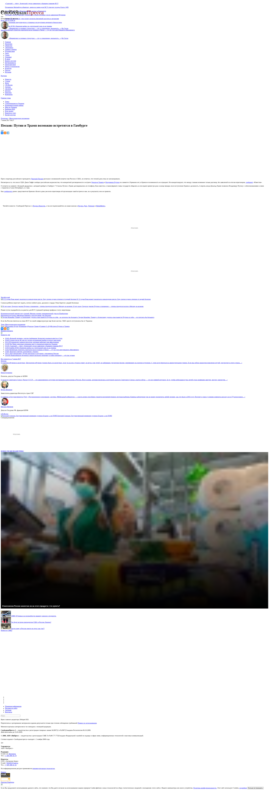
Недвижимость (10, 63)
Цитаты (8, 91)
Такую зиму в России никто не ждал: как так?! (27, 628)
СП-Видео (9, 85)
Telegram (91, 206)
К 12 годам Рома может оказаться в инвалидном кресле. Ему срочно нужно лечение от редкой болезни (114, 299)
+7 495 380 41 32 (10, 765)
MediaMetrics (100, 206)
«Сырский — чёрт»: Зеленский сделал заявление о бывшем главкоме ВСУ (31, 3)
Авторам (8, 710)
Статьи (7, 81)
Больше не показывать (255, 788)
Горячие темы (6, 98)
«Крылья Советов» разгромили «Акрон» (21, 352)
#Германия (22, 326)
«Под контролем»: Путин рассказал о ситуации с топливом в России (32, 353)
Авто (7, 53)
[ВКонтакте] (2, 133)
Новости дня (5, 335)
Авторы (8, 87)
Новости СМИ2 (6, 630)
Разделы (4, 76)
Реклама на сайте (11, 708)
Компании (9, 94)
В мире (7, 59)
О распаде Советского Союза (11, 380)
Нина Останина (6, 373)
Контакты (8, 712)
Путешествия (10, 51)
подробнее (243, 788)
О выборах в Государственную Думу (14, 397)
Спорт (7, 55)
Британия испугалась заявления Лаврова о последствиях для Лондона (26, 315)
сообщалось (8, 191)
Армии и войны (11, 49)
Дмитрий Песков (37, 179)
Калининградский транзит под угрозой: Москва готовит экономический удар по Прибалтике (34, 313)
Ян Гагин (64, 28)
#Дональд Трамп (33, 326)
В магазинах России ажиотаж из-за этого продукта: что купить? (31, 606)
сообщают (249, 182)
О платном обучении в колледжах (13, 363)
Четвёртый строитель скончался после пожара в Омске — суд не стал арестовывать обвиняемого (40, 30)
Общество (8, 46)
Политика (8, 44)
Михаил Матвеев (7, 407)
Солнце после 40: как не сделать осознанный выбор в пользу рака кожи (33, 340)
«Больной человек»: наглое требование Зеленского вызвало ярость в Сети (33, 338)
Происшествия (10, 65)
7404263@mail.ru (12, 763)
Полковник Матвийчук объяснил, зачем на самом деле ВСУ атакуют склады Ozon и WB (37, 7)
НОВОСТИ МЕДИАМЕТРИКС (12, 451)
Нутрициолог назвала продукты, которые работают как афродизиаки (32, 342)
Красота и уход (10, 113)
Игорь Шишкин (6, 390)
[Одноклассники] (5, 133)
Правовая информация (13, 706)
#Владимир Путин (11, 326)
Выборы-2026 (10, 109)
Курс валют (9, 111)
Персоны (8, 92)
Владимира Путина (112, 182)
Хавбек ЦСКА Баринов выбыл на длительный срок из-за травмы (30, 348)
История (8, 72)
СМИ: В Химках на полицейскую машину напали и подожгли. (33, 616)
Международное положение (19, 118)
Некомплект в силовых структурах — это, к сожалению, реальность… (35, 28)
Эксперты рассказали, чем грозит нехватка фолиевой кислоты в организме (32, 19)
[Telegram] (8, 133)
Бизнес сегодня (10, 61)
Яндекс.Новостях (39, 206)
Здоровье (8, 57)
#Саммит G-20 (44, 326)
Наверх (3, 772)
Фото (7, 83)
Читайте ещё (5, 297)
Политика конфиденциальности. (205, 788)
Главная (8, 42)
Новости (8, 79)
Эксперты (8, 89)
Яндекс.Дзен (82, 206)
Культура (8, 68)
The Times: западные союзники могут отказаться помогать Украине (31, 344)
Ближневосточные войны (14, 105)
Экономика (9, 47)
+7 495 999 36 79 (10, 756)
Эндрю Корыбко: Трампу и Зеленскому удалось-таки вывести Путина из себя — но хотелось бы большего (116, 317)
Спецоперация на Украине (14, 103)
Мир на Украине (11, 107)
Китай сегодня (10, 115)
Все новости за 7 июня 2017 (11, 359)
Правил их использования (87, 723)
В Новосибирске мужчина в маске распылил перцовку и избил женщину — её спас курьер (40, 355)
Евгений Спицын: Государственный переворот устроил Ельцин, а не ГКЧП (84, 416)
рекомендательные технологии (44, 768)
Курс (2, 20)
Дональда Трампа (97, 182)
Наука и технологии (12, 66)
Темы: (7, 102)
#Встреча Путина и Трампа (60, 326)
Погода (7, 70)
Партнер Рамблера (7, 782)
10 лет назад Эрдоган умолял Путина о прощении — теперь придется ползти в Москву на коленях (108, 306)
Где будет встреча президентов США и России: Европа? (31, 622)
